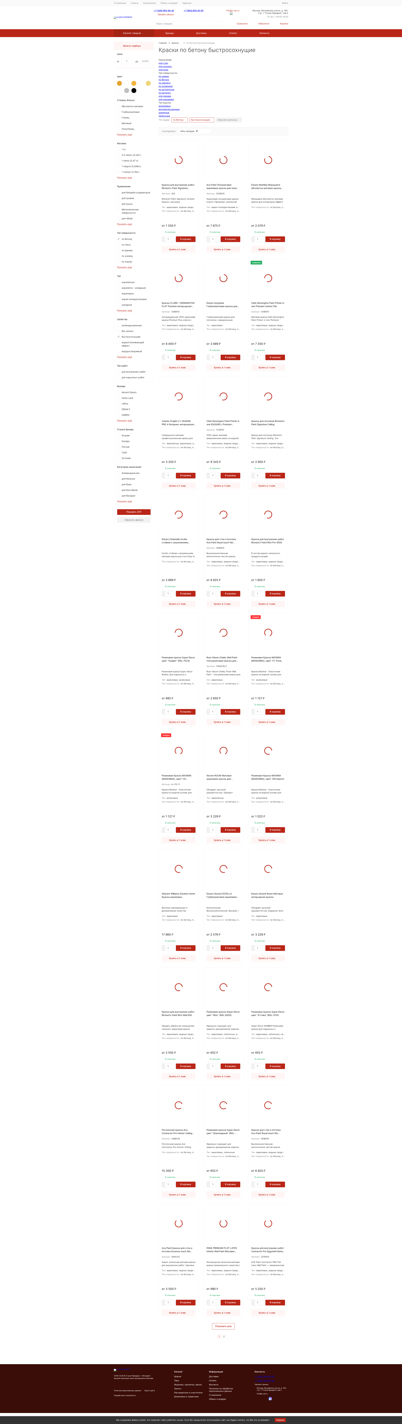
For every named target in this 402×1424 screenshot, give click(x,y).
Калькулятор (149, 3)
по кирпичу (165, 83)
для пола (163, 69)
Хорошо (280, 1420)
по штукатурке (166, 89)
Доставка (201, 33)
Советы (135, 3)
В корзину (185, 239)
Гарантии (186, 3)
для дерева (165, 96)
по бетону (164, 79)
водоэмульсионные (169, 109)
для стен (163, 63)
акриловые (165, 106)
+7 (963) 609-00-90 (193, 10)
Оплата (233, 33)
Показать (131, 511)
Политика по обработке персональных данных (221, 1389)
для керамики (166, 99)
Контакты (264, 33)
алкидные (164, 112)
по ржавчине (166, 86)
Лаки (176, 1380)
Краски (175, 43)
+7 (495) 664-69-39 (164, 10)
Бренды (170, 33)
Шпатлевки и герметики (186, 1396)
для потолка (165, 66)
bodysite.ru (131, 1395)
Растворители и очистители (188, 1392)
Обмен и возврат (169, 3)
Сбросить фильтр (134, 519)
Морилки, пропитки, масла (188, 1384)
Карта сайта (149, 1390)
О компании (120, 3)
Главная (163, 43)
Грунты (177, 1388)
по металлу (165, 92)
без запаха (127, 331)
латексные (164, 116)
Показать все (223, 1326)
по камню (164, 76)
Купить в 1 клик (177, 249)
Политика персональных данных (127, 1390)
